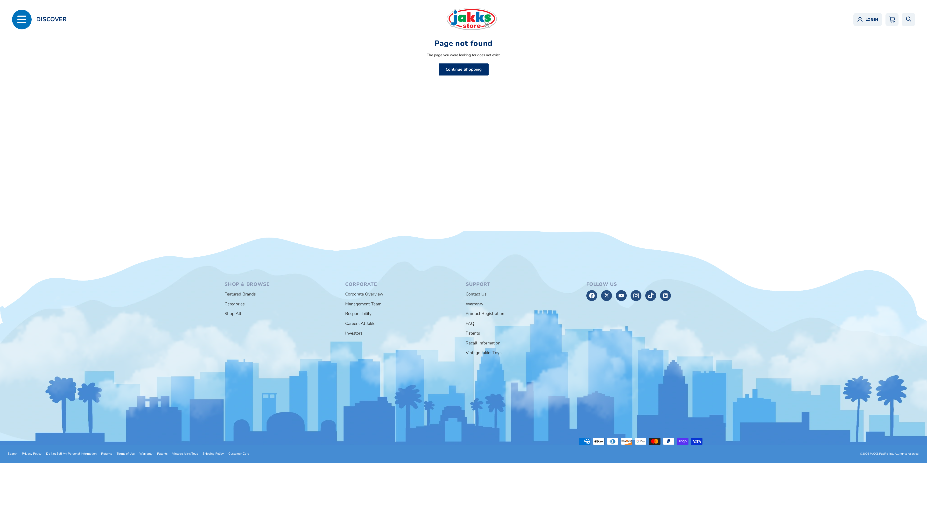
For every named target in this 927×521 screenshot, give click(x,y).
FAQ (470, 323)
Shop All (233, 313)
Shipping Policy (213, 454)
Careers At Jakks (360, 323)
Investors (353, 333)
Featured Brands (240, 294)
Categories (235, 304)
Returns (106, 454)
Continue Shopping (464, 69)
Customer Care (238, 454)
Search (12, 454)
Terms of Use (126, 454)
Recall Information (483, 343)
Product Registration (485, 313)
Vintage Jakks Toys (483, 353)
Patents (473, 333)
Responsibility (358, 313)
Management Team (363, 304)
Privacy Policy (32, 454)
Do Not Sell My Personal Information (71, 454)
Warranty (474, 304)
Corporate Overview (364, 294)
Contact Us (476, 294)
